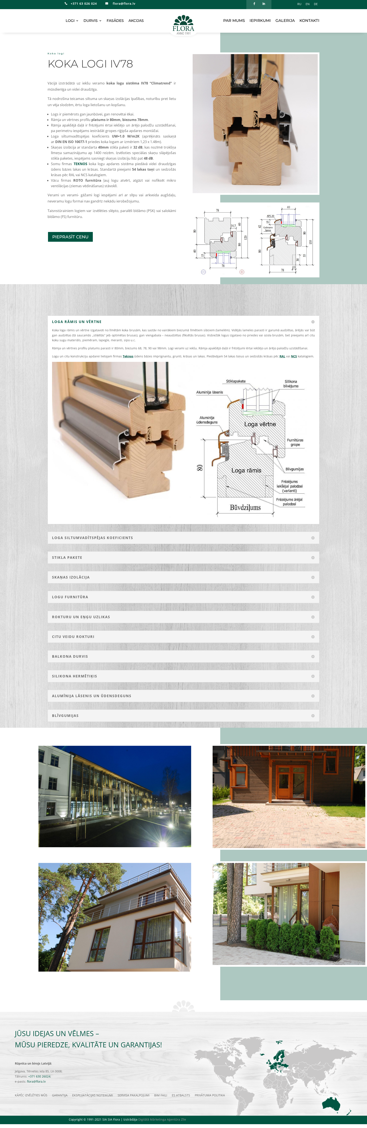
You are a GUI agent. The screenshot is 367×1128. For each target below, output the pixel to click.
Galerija (285, 21)
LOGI (70, 21)
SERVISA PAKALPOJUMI (134, 1095)
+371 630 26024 (39, 1076)
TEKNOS (80, 164)
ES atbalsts (181, 1095)
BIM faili (160, 1095)
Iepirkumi (260, 21)
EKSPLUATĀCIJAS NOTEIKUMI (92, 1095)
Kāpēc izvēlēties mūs (31, 1095)
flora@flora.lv (123, 3)
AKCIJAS (136, 21)
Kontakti (309, 21)
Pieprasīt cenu (70, 236)
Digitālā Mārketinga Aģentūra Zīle (162, 1119)
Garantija (60, 1095)
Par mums (234, 21)
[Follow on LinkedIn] (263, 4)
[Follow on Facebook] (254, 4)
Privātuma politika (210, 1095)
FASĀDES (115, 21)
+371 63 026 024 (82, 3)
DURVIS (90, 21)
